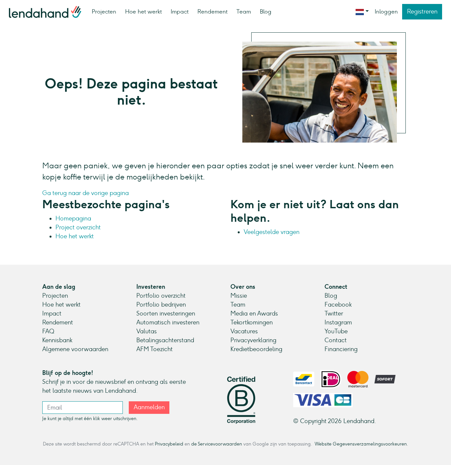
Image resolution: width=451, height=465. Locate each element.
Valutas (146, 331)
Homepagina (73, 218)
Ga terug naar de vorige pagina (85, 193)
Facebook (338, 304)
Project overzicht (78, 227)
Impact (180, 11)
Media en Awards (254, 313)
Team (243, 11)
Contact (336, 340)
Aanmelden (149, 407)
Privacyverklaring (253, 340)
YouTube (336, 331)
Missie (238, 295)
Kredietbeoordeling (256, 349)
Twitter (334, 313)
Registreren (422, 11)
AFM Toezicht (154, 349)
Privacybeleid (169, 444)
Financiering (341, 349)
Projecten (104, 11)
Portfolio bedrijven (161, 304)
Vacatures (244, 331)
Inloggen (386, 11)
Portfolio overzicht (161, 295)
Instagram (338, 322)
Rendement (212, 11)
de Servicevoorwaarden (216, 444)
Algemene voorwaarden (75, 349)
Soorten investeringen (165, 313)
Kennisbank (57, 340)
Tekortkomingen (251, 322)
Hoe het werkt (143, 11)
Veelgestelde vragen (271, 232)
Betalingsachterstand (165, 340)
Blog (265, 11)
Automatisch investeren (167, 322)
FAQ (48, 331)
